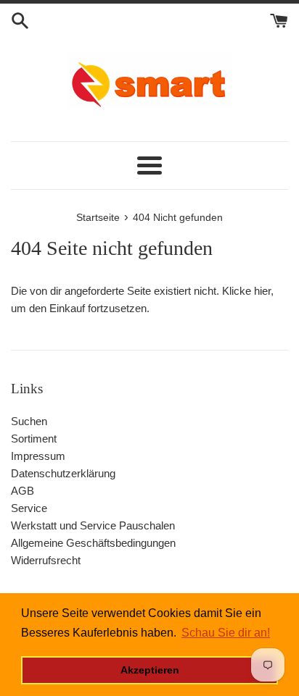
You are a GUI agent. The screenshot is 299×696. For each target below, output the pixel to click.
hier (262, 291)
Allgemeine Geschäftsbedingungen (93, 543)
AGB (22, 491)
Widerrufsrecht (46, 560)
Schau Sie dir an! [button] (225, 632)
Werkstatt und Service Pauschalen (93, 525)
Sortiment (34, 438)
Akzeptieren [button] (149, 670)
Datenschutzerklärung (63, 473)
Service (29, 508)
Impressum (38, 456)
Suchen (29, 421)
